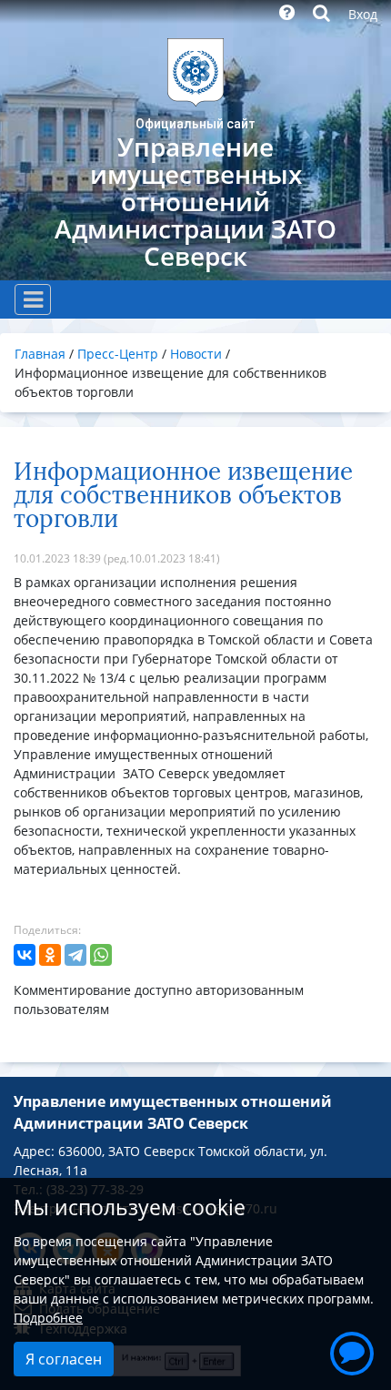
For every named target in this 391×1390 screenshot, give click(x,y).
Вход (362, 14)
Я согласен (63, 1359)
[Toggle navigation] (33, 299)
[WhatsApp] (101, 955)
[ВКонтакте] (24, 955)
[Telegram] (75, 955)
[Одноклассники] (50, 955)
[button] (351, 1350)
